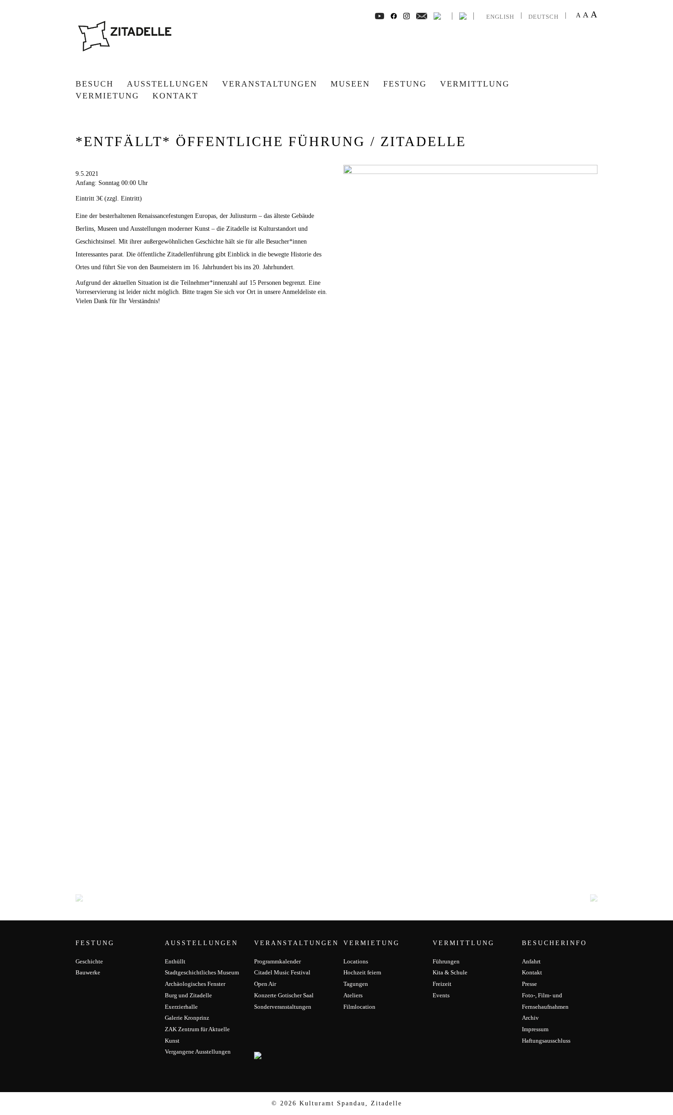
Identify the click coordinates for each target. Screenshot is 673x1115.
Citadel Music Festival (282, 972)
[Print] (437, 15)
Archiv (530, 1017)
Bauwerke (88, 972)
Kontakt (175, 95)
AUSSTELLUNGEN (168, 83)
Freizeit (442, 983)
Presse (529, 983)
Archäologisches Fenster (195, 983)
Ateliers (353, 995)
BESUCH (95, 83)
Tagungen (355, 983)
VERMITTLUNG (475, 83)
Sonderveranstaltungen (282, 1006)
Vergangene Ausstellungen (198, 1051)
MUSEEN (350, 83)
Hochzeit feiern (362, 972)
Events (441, 995)
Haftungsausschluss (546, 1040)
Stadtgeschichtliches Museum (202, 972)
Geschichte (89, 961)
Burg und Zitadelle (188, 995)
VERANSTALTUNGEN (269, 83)
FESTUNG (405, 83)
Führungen (446, 961)
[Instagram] (406, 15)
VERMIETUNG (107, 95)
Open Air (265, 983)
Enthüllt (175, 961)
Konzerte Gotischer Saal (284, 995)
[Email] (422, 15)
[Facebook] (379, 15)
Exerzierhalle (181, 1006)
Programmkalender (277, 961)
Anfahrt (531, 961)
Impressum (535, 1029)
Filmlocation (359, 1006)
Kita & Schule (450, 972)
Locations (355, 961)
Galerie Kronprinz (187, 1017)
